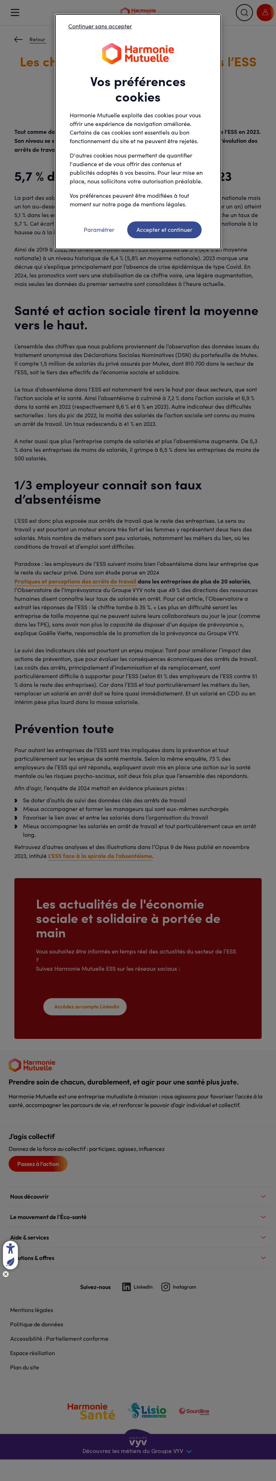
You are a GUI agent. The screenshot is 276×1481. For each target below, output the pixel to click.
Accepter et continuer (164, 229)
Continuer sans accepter (100, 26)
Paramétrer (99, 229)
